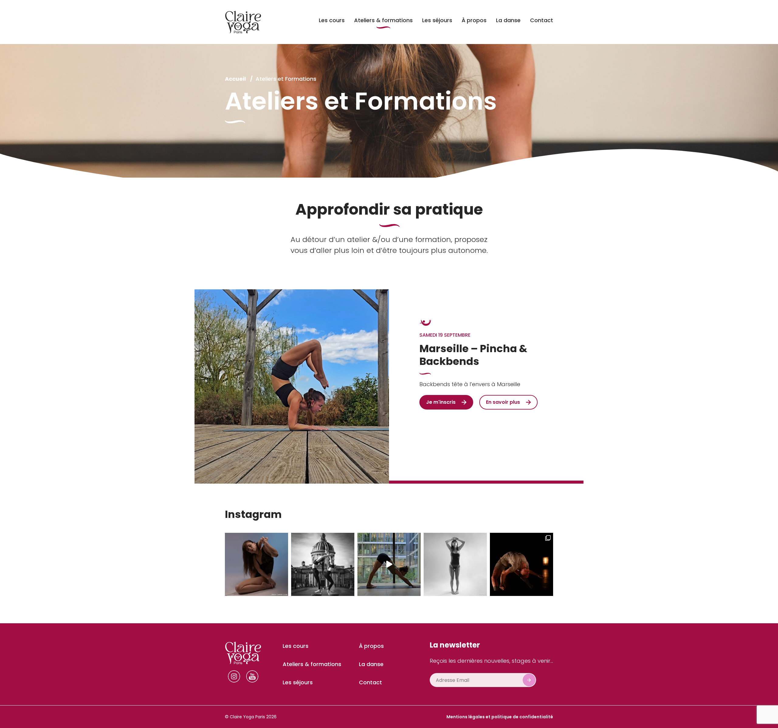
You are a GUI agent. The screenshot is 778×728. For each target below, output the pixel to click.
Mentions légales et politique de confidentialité (499, 717)
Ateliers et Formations (286, 79)
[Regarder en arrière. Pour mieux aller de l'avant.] (322, 564)
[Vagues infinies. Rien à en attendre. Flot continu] (389, 564)
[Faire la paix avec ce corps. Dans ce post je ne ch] (455, 564)
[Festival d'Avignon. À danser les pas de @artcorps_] (521, 564)
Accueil (236, 79)
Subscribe (529, 680)
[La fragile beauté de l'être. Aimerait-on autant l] (256, 564)
